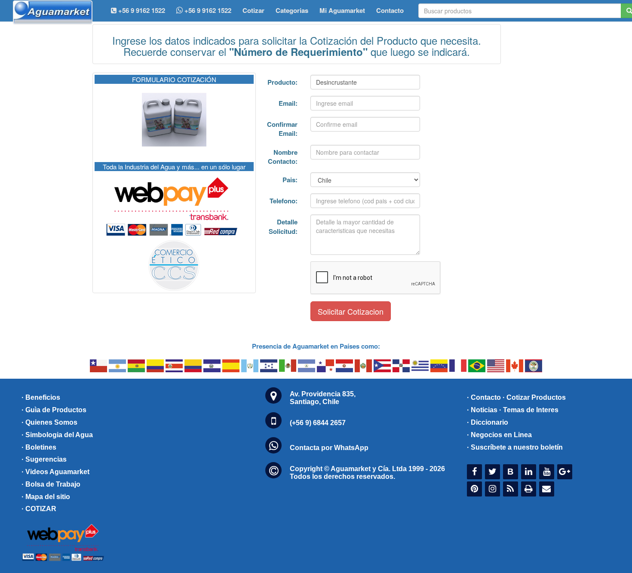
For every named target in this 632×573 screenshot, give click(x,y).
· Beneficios (40, 397)
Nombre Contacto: (283, 156)
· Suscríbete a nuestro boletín (515, 447)
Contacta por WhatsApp (329, 447)
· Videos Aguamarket (55, 471)
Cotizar (253, 10)
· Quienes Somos (49, 422)
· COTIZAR (38, 508)
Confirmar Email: (282, 129)
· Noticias (482, 410)
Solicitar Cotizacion (350, 311)
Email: (288, 103)
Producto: (282, 82)
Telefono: (284, 200)
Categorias (292, 10)
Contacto (390, 10)
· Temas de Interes (528, 410)
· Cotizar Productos (534, 397)
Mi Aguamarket (342, 10)
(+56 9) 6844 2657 (318, 422)
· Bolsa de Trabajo (50, 484)
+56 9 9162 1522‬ (141, 10)
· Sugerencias (44, 459)
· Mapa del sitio (45, 496)
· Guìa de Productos (53, 410)
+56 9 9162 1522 (207, 10)
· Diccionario (487, 422)
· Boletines (38, 447)
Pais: (290, 179)
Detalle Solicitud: (283, 226)
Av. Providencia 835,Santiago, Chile (323, 397)
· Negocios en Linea (499, 434)
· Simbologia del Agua (57, 434)
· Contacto (484, 397)
